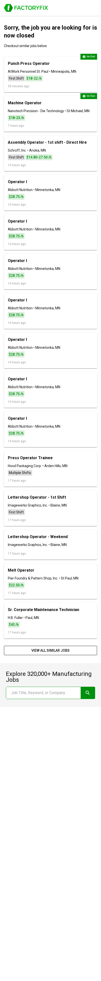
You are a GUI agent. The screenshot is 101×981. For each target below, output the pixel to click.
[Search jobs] (88, 693)
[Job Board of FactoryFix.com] (26, 8)
